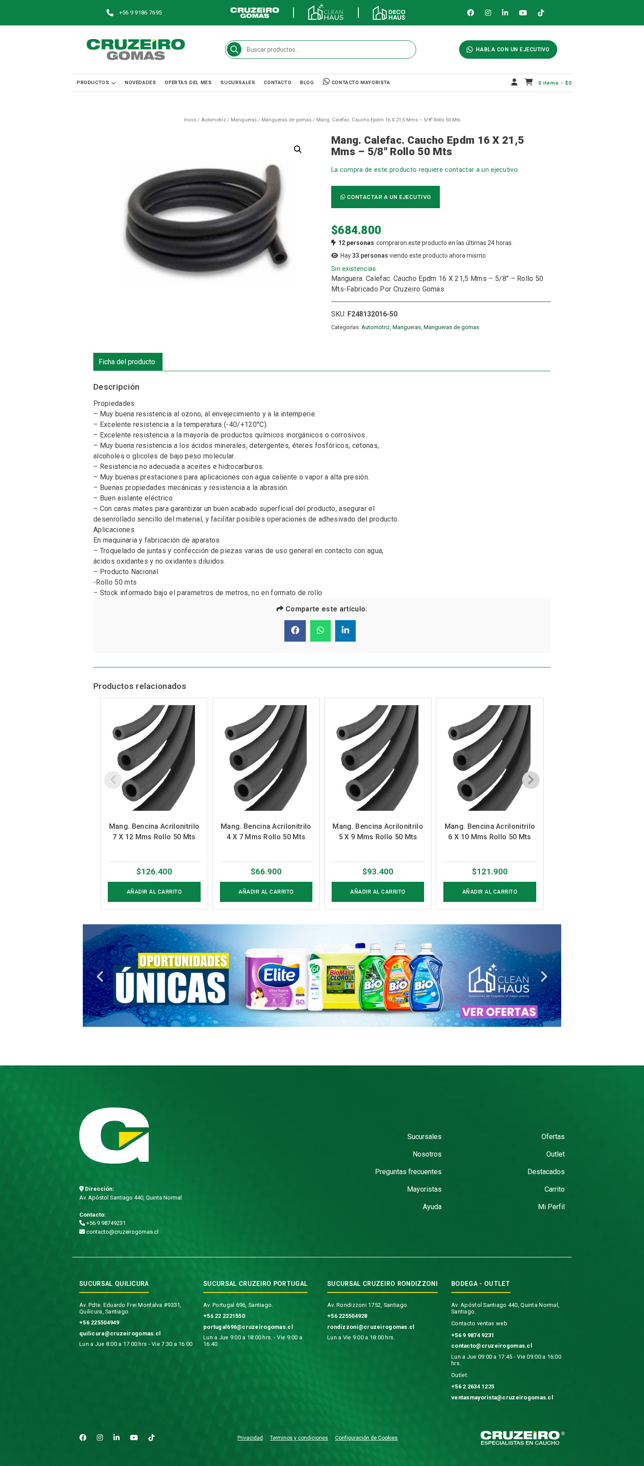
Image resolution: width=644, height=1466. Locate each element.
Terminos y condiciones (299, 1438)
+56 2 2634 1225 (472, 1386)
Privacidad (250, 1438)
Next (543, 977)
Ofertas (553, 1136)
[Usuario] (514, 82)
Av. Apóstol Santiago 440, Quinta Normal (130, 1197)
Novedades (140, 82)
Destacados (546, 1172)
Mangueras (244, 120)
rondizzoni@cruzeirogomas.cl (371, 1327)
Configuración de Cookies (366, 1438)
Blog (307, 82)
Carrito (555, 1189)
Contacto (277, 82)
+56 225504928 (347, 1316)
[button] (298, 149)
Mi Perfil (551, 1207)
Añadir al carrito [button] (154, 892)
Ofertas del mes (188, 82)
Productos (93, 82)
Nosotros (427, 1154)
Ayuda (432, 1207)
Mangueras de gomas (286, 120)
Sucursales (237, 82)
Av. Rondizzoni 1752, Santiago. (367, 1305)
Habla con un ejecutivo (513, 49)
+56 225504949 (99, 1322)
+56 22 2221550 (224, 1316)
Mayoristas (424, 1189)
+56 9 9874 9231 (472, 1335)
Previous (100, 977)
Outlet (555, 1154)
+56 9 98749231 (105, 1223)
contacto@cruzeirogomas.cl (122, 1231)
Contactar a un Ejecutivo (388, 197)
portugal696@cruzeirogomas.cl (248, 1327)
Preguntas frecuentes (408, 1172)
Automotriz (213, 120)
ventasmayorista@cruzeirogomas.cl (502, 1397)
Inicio (190, 120)
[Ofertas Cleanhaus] (322, 975)
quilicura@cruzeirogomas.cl (120, 1333)
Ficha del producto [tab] (127, 362)
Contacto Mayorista (360, 82)
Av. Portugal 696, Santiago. (238, 1305)
